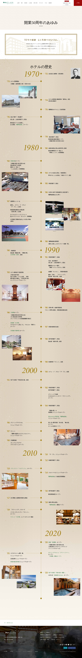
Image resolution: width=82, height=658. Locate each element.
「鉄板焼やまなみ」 (58, 575)
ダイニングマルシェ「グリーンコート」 (59, 552)
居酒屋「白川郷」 (15, 322)
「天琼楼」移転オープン (55, 556)
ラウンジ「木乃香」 (15, 517)
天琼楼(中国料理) (15, 330)
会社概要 (5, 651)
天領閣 (12, 312)
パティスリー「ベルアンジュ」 (19, 468)
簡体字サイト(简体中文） (45, 637)
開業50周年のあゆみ (10, 622)
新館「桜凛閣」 (53, 542)
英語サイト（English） (45, 632)
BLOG (74, 644)
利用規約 (36, 651)
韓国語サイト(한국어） (58, 634)
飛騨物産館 (51, 476)
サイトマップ (18, 651)
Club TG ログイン (55, 639)
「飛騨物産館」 (19, 124)
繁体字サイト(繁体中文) (45, 634)
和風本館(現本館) (15, 561)
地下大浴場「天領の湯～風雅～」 (58, 572)
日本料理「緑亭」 (15, 254)
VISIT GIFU (65, 647)
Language (66, 4)
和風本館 (13, 161)
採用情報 (11, 651)
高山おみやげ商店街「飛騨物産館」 (58, 416)
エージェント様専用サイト (27, 651)
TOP (4, 622)
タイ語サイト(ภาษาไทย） (59, 637)
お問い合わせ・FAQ (66, 3)
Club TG (66, 1)
